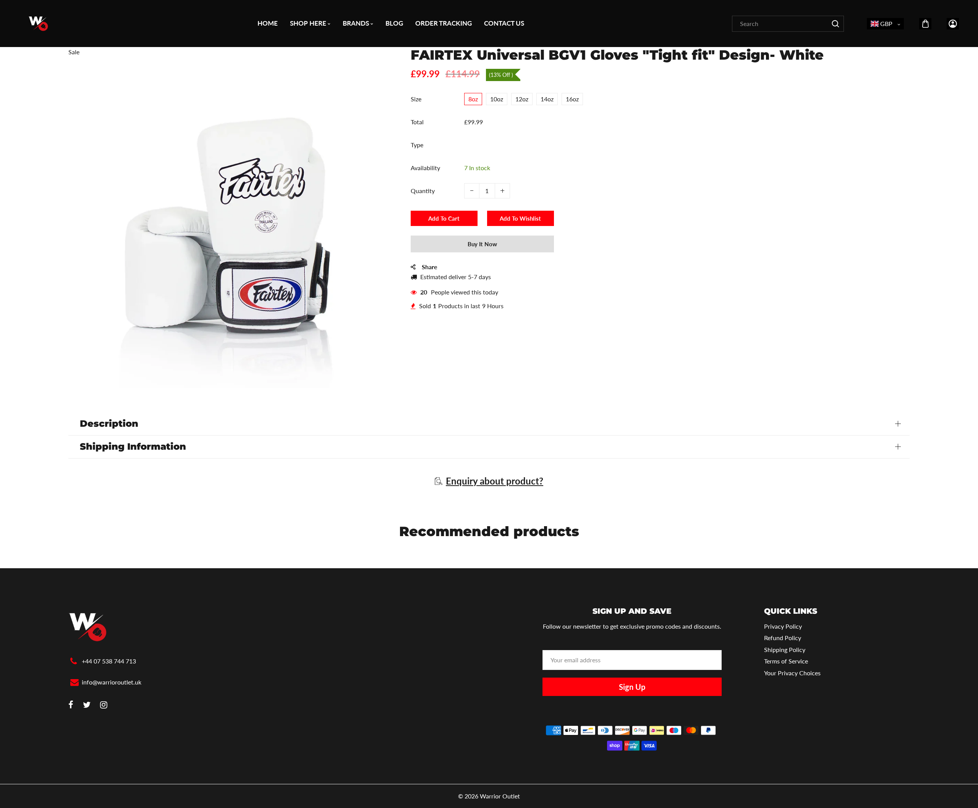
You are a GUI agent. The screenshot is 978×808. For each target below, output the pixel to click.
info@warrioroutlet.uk (111, 682)
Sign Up (632, 686)
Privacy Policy (783, 626)
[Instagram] (103, 705)
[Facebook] (70, 705)
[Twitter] (87, 705)
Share (429, 266)
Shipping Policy (784, 649)
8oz (473, 98)
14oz (547, 98)
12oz (521, 98)
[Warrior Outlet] (38, 22)
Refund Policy (782, 637)
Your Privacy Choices (792, 672)
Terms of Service (786, 661)
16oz (572, 98)
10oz (496, 98)
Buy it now (482, 244)
